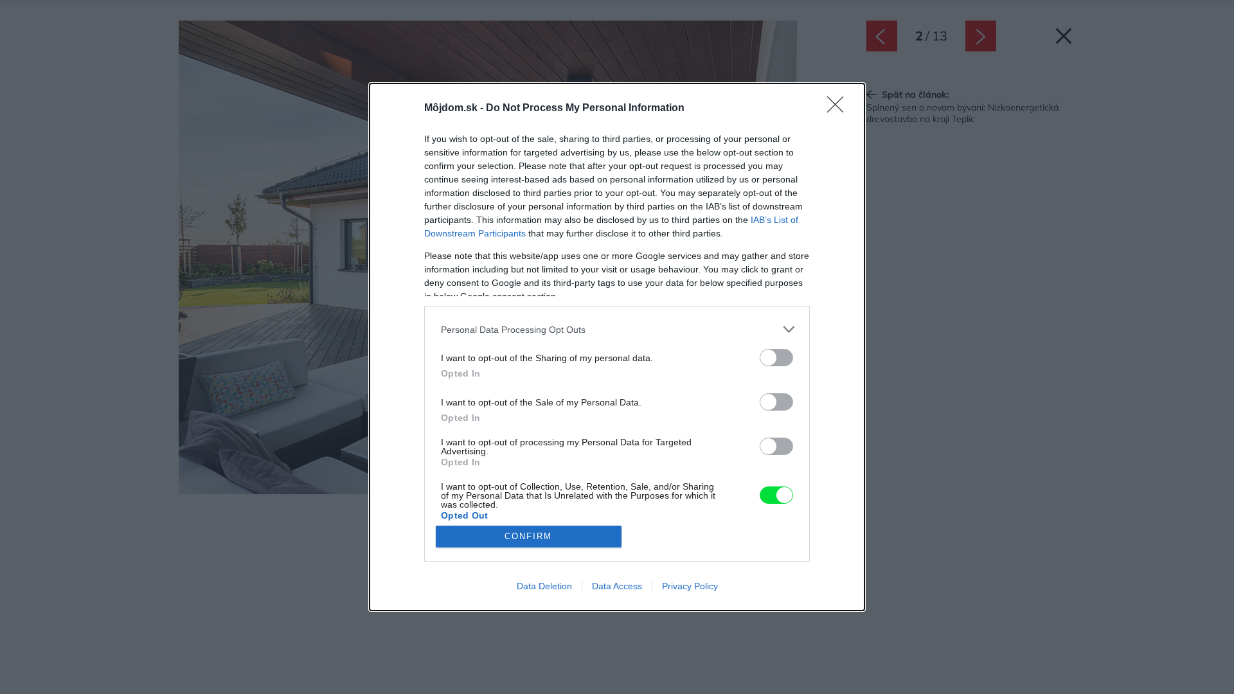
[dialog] (617, 347)
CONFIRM (528, 536)
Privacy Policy (690, 586)
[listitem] (617, 329)
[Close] (839, 108)
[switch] (776, 357)
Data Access (617, 586)
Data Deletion (544, 586)
